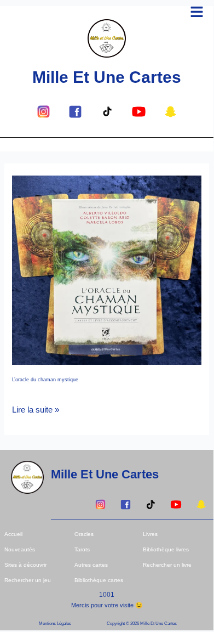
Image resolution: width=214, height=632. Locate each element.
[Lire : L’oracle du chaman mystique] (106, 269)
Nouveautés (19, 549)
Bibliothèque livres (166, 549)
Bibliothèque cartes (98, 580)
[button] (197, 13)
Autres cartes (91, 565)
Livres (150, 534)
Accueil (13, 534)
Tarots (82, 549)
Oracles (84, 534)
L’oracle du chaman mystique (45, 379)
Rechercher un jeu (27, 580)
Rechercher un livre (167, 565)
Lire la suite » (35, 408)
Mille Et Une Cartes (106, 77)
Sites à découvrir (25, 565)
